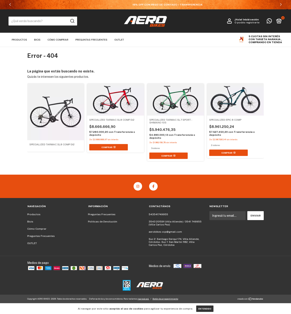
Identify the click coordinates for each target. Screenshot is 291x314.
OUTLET (119, 39)
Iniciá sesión (251, 19)
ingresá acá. (143, 298)
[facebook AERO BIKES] (153, 186)
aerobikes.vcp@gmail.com (165, 231)
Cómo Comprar (58, 39)
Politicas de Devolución (102, 221)
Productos (19, 39)
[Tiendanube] (250, 299)
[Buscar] (72, 21)
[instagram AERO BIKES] (138, 186)
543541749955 (158, 214)
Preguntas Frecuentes (91, 39)
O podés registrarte (247, 22)
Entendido (204, 308)
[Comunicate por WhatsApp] (269, 21)
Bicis (37, 39)
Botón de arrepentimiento (165, 298)
